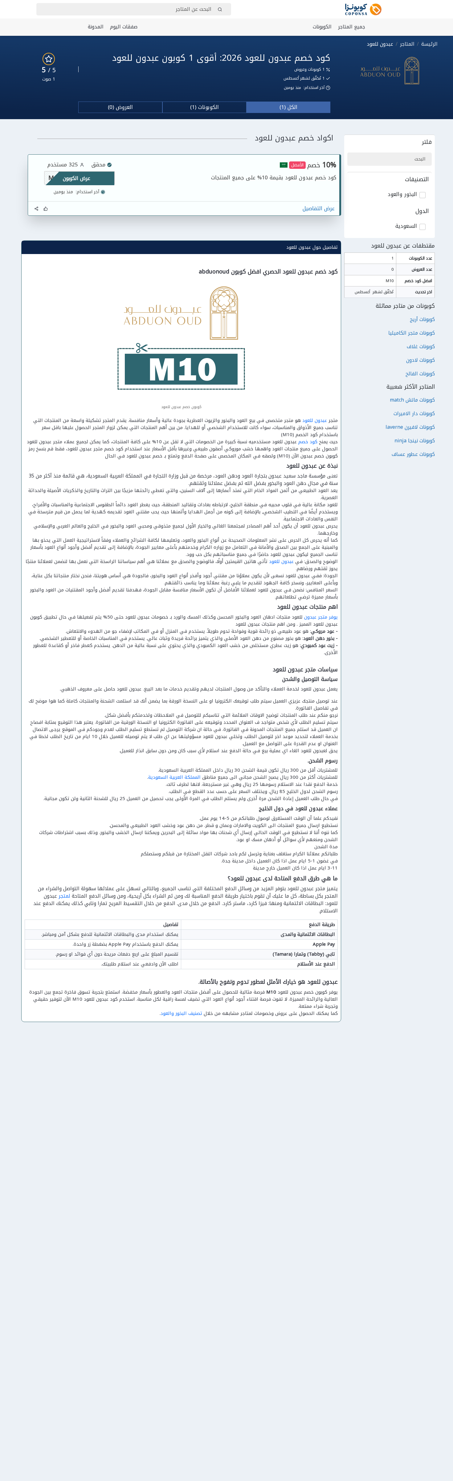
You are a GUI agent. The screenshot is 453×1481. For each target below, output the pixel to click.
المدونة (96, 26)
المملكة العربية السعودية (174, 777)
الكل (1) (288, 107)
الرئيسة (429, 44)
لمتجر (64, 896)
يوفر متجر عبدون (321, 617)
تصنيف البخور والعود (181, 1013)
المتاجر (407, 44)
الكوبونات (322, 26)
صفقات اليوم (123, 26)
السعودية (406, 226)
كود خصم (307, 441)
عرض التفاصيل (319, 209)
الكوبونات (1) (204, 107)
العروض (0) (120, 107)
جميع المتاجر (351, 26)
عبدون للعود (314, 420)
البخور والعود (402, 194)
